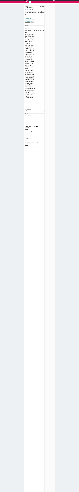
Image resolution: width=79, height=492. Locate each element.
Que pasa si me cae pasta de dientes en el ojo (30, 19)
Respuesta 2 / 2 (26, 113)
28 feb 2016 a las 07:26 (29, 109)
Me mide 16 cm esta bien (27, 22)
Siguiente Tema (41, 6)
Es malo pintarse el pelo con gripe (28, 21)
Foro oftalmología (37, 19)
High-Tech (25, 0)
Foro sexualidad (32, 22)
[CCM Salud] (26, 2)
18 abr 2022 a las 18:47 (31, 9)
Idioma (54, 0)
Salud (27, 0)
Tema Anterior (26, 6)
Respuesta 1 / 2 (26, 25)
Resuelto (32, 7)
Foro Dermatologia (34, 21)
